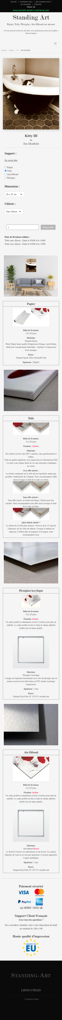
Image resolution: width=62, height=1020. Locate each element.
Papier (9, 167)
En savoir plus (11, 160)
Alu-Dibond (12, 174)
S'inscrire (38, 4)
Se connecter (25, 4)
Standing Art (31, 17)
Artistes (11, 50)
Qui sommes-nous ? (43, 2)
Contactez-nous (26, 2)
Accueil (13, 2)
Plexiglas (10, 177)
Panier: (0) (31, 7)
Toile (9, 170)
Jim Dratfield (25, 50)
